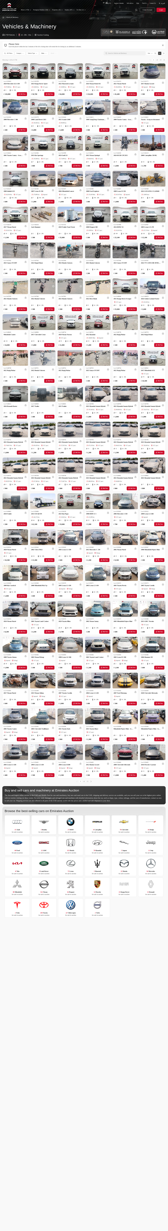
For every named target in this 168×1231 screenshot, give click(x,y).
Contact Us (153, 3)
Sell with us (130, 3)
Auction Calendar (119, 3)
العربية (163, 3)
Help (137, 3)
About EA (108, 3)
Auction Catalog (43, 35)
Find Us (144, 3)
